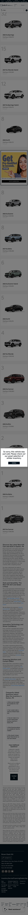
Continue (14, 463)
